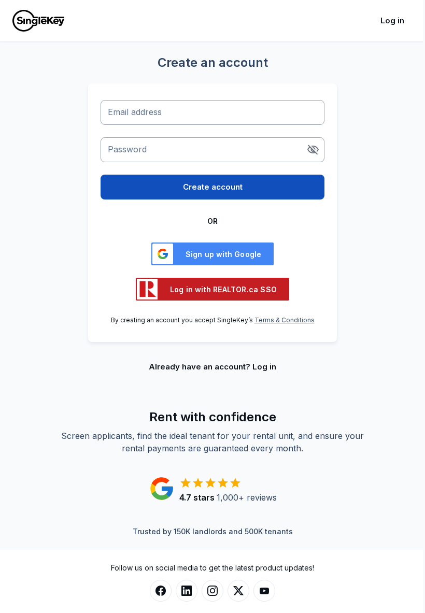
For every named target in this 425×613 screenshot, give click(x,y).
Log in (392, 20)
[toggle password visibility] (313, 149)
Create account (213, 187)
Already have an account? (212, 367)
